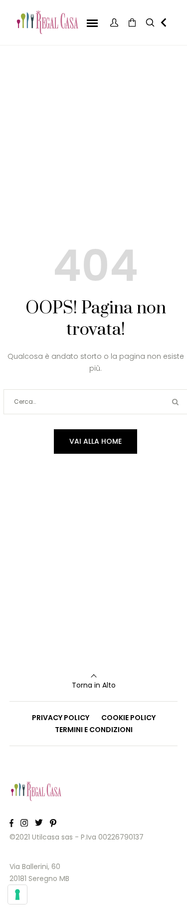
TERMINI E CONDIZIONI (94, 730)
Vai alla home (95, 441)
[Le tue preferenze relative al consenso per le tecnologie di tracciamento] (17, 894)
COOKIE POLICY (128, 718)
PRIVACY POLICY (60, 718)
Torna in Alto (94, 685)
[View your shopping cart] (132, 22)
